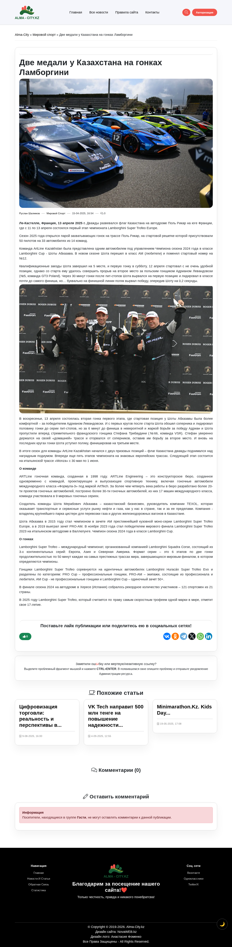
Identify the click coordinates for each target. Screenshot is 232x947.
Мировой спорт (44, 35)
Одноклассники (193, 878)
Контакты (152, 12)
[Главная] (27, 12)
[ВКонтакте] (167, 636)
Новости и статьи (38, 878)
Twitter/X (193, 884)
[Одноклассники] (175, 636)
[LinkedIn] (208, 636)
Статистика (38, 890)
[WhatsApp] (200, 636)
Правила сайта (126, 12)
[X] (192, 636)
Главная (75, 12)
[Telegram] (183, 636)
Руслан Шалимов (29, 213)
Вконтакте (193, 872)
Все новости (98, 12)
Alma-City (22, 35)
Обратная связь (38, 884)
